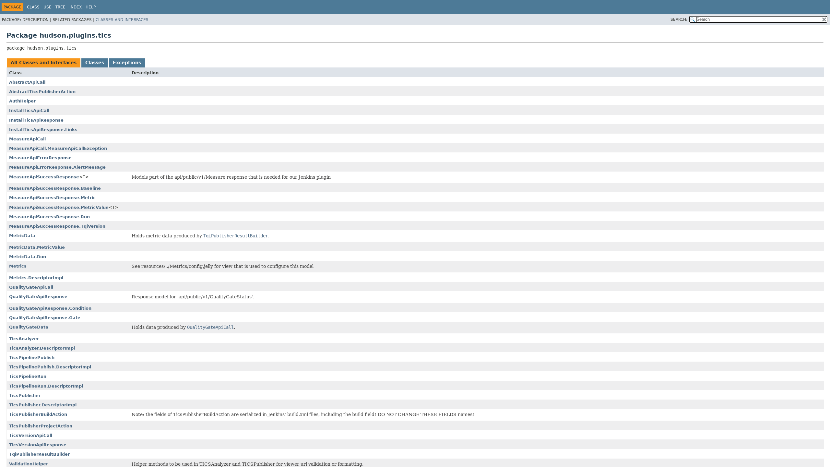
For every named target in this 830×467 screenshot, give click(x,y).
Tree (60, 7)
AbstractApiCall (27, 82)
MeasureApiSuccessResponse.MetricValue (59, 207)
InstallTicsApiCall (29, 110)
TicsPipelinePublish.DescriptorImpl (50, 367)
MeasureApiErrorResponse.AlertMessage (57, 167)
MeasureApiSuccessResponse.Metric (52, 197)
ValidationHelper (28, 463)
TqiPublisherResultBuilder (39, 454)
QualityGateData (28, 327)
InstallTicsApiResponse (36, 120)
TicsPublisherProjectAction (40, 426)
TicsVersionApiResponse (37, 444)
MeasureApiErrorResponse (40, 157)
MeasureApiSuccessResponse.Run (49, 216)
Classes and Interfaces (122, 20)
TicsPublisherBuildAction (38, 414)
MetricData (22, 235)
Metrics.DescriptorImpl (36, 277)
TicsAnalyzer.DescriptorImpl (42, 348)
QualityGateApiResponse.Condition (50, 308)
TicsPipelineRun (27, 376)
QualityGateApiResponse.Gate (44, 317)
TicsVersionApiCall (30, 435)
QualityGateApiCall (31, 287)
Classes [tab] (94, 62)
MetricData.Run (27, 256)
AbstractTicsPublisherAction (42, 91)
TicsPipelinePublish (31, 357)
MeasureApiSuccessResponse (44, 176)
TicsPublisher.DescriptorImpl (43, 404)
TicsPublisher (25, 395)
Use (47, 7)
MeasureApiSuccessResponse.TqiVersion (57, 226)
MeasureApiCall (27, 139)
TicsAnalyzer (24, 338)
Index (75, 7)
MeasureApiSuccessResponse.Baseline (55, 188)
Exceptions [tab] (127, 62)
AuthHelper (22, 101)
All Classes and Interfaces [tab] (44, 62)
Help (91, 7)
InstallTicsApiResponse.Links (43, 129)
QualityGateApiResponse (38, 296)
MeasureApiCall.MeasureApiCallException (58, 148)
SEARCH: (678, 19)
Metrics (18, 266)
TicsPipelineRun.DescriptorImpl (46, 386)
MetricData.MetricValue (37, 247)
